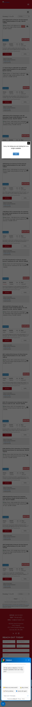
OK (16, 154)
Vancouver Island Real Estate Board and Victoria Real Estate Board (16, 605)
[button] (13, 633)
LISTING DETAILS (7, 54)
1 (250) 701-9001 (7, 61)
